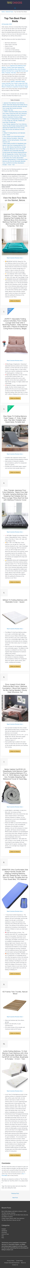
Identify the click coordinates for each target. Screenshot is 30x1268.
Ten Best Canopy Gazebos (8, 1213)
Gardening (4, 1230)
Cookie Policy (19, 1260)
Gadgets (4, 1229)
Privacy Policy (10, 1260)
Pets (3, 1237)
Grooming (4, 1232)
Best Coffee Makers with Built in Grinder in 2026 (14, 1211)
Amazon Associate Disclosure (12, 1262)
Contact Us (15, 1264)
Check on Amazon (15, 300)
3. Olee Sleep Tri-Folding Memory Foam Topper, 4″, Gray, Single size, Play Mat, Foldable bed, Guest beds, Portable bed (14, 120)
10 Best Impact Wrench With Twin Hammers (13, 1218)
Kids (3, 1236)
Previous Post (15, 1193)
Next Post (15, 1197)
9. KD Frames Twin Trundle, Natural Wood (13, 157)
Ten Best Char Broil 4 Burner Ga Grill (11, 1220)
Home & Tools (5, 1234)
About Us (23, 1262)
